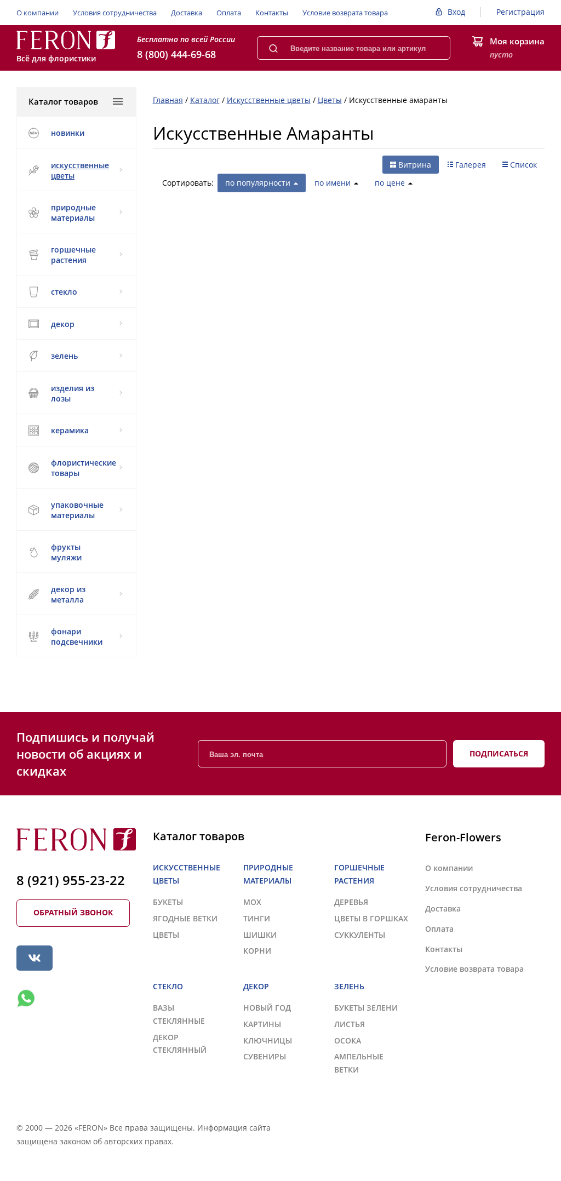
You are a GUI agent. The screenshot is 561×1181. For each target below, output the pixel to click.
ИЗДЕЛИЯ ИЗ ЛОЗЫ (72, 393)
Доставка (186, 13)
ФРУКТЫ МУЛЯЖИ (66, 552)
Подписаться (499, 753)
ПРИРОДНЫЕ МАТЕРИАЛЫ (73, 212)
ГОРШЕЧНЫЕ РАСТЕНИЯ (73, 254)
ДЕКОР (63, 324)
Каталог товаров (63, 101)
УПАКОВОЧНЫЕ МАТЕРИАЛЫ (77, 510)
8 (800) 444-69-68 (176, 54)
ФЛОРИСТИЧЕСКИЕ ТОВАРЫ (83, 467)
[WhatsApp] (25, 998)
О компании (37, 13)
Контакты (271, 13)
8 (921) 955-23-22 (70, 880)
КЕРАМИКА (70, 430)
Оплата (228, 13)
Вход (456, 12)
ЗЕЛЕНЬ (64, 356)
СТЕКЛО (64, 291)
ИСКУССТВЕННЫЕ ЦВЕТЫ (80, 170)
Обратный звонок (73, 912)
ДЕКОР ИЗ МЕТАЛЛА (68, 594)
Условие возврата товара (345, 13)
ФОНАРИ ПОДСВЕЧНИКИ (76, 636)
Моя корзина (517, 41)
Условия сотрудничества (115, 13)
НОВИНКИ (67, 133)
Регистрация (520, 12)
